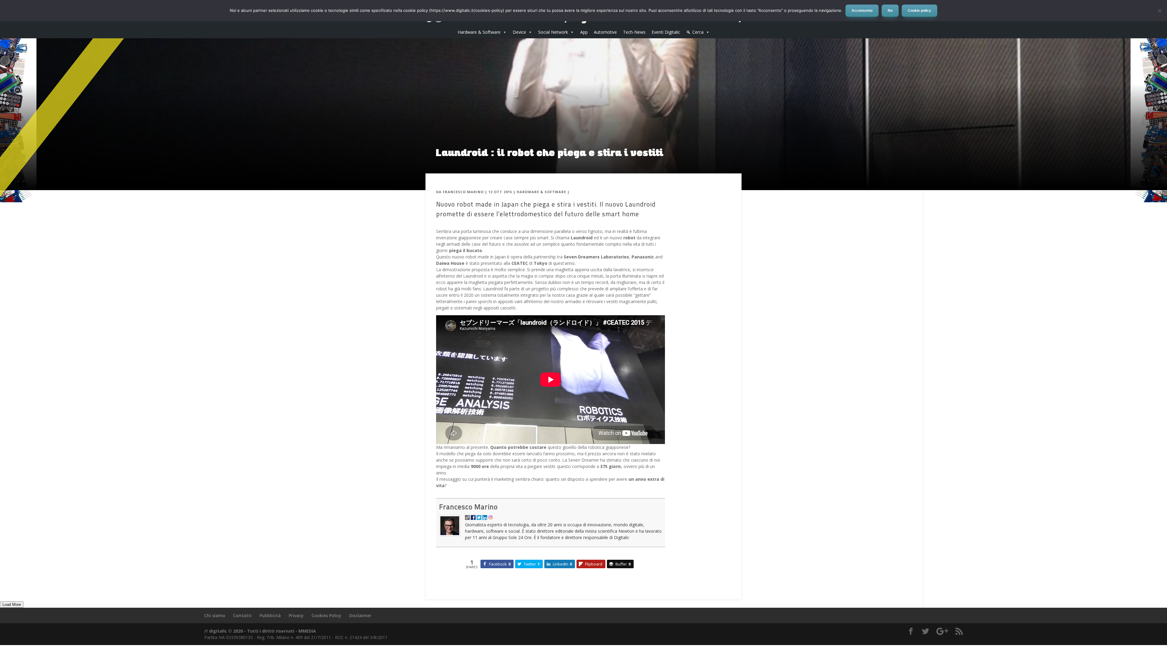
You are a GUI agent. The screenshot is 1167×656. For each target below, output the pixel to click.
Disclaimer (360, 615)
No (890, 11)
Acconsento (862, 11)
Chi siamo (214, 615)
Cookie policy (919, 11)
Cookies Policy (326, 615)
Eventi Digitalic (666, 32)
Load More (11, 604)
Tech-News (634, 32)
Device (519, 32)
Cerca (698, 32)
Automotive (605, 32)
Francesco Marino (463, 192)
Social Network (553, 32)
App (584, 32)
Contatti (242, 615)
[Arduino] (18, 120)
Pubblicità (270, 615)
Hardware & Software (479, 32)
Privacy (296, 615)
